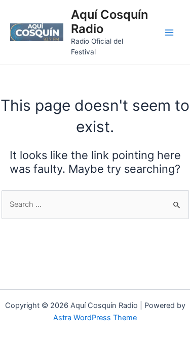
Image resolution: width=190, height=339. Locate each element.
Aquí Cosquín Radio (109, 21)
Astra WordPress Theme (95, 317)
